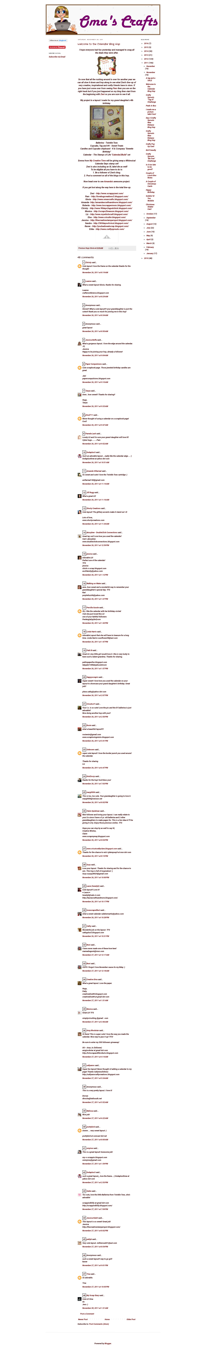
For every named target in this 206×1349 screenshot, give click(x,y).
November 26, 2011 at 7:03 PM (95, 784)
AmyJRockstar (92, 1030)
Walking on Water (93, 583)
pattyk (89, 1239)
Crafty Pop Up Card (150, 145)
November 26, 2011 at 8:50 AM (95, 331)
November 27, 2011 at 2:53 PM (95, 1182)
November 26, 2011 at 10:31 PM (95, 936)
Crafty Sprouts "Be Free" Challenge (151, 157)
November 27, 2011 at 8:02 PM (95, 1230)
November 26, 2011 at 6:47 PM (95, 768)
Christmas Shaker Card (150, 206)
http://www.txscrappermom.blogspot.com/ (111, 205)
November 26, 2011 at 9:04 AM (95, 355)
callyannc (90, 1065)
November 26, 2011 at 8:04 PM (95, 840)
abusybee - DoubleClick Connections (101, 532)
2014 (146, 51)
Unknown (90, 749)
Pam (115, 88)
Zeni (103, 94)
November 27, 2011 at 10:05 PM (95, 1287)
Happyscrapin (92, 677)
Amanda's (108, 181)
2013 (146, 55)
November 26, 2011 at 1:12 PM (95, 575)
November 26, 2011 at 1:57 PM (95, 668)
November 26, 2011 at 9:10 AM (95, 382)
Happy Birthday (150, 191)
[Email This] (110, 248)
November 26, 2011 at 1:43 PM (95, 623)
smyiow (89, 1148)
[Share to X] (114, 248)
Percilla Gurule (92, 607)
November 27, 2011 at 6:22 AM (95, 1118)
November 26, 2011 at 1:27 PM (95, 599)
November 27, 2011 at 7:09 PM (95, 1209)
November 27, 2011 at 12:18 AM (95, 971)
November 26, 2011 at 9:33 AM (95, 406)
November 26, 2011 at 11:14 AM (95, 484)
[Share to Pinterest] (118, 248)
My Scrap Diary (92, 1295)
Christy (88, 262)
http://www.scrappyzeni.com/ (109, 193)
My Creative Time (98, 160)
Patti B (89, 650)
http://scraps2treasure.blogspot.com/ (111, 211)
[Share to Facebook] (116, 248)
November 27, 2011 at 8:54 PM (95, 1247)
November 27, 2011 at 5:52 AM (95, 1102)
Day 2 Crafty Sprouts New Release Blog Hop (151, 122)
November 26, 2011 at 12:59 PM (95, 545)
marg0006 (90, 792)
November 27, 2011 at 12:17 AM (95, 955)
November (150, 72)
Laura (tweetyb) (92, 886)
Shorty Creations (93, 508)
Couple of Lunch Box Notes (151, 175)
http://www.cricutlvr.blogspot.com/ (110, 217)
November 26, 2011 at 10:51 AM (95, 462)
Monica (89, 1009)
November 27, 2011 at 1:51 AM (95, 1000)
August (149, 224)
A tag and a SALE (150, 79)
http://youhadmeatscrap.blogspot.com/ (110, 226)
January (150, 253)
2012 (146, 59)
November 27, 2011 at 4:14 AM (95, 1057)
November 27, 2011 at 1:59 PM (95, 1164)
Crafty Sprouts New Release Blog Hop (150, 135)
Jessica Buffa (91, 340)
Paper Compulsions (93, 364)
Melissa (89, 1111)
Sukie (88, 1191)
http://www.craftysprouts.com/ (110, 229)
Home (107, 1319)
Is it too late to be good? (151, 167)
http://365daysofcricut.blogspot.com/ (111, 223)
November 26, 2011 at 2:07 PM (95, 695)
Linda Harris (91, 632)
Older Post (131, 1319)
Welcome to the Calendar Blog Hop (99, 44)
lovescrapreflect (93, 910)
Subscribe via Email (57, 57)
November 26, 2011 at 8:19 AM (95, 272)
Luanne (88, 281)
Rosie (88, 725)
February (150, 247)
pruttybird (90, 1127)
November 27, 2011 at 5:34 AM (95, 1078)
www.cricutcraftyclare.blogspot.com (101, 848)
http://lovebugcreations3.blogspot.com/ (109, 196)
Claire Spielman (93, 811)
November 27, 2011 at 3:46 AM (95, 1022)
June (148, 232)
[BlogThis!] (112, 248)
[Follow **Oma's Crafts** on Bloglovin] (58, 41)
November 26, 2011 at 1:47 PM (95, 642)
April (148, 239)
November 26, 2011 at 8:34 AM (95, 315)
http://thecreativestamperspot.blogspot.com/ (111, 220)
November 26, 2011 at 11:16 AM (95, 500)
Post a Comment (87, 1314)
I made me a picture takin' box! (151, 111)
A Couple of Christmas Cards (151, 183)
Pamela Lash (90, 433)
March (149, 243)
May (148, 235)
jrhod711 (89, 415)
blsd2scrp (90, 776)
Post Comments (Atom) (99, 1324)
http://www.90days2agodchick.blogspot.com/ (111, 208)
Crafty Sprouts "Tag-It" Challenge (151, 98)
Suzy (88, 865)
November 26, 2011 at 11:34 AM (95, 524)
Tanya (87, 391)
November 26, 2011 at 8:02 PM (95, 802)
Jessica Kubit (92, 1218)
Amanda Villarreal (93, 471)
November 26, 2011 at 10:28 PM (95, 917)
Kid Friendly (151, 150)
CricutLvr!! (90, 704)
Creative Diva (91, 979)
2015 (146, 47)
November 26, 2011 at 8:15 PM (95, 856)
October (150, 214)
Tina (88, 1274)
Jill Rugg (90, 492)
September (151, 218)
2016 (146, 43)
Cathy (88, 926)
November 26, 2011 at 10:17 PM (95, 901)
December (150, 66)
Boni (88, 945)
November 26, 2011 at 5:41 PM (95, 741)
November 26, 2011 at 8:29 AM (95, 296)
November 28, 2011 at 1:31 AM (95, 1308)
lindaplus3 (90, 452)
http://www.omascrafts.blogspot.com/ (110, 199)
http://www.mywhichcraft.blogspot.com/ (109, 214)
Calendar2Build (119, 155)
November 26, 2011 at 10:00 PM (95, 877)
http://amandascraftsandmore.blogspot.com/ (111, 202)
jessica (89, 554)
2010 (146, 258)
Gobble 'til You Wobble (150, 198)
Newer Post (83, 1319)
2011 (146, 63)
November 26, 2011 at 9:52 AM (95, 444)
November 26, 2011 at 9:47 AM (95, 425)
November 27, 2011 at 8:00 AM (95, 1139)
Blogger (108, 1343)
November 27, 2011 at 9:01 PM (95, 1265)
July (148, 228)
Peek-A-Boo (151, 106)
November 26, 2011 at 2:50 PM (95, 717)
